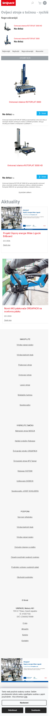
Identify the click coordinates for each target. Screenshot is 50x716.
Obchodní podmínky (25, 577)
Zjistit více (6, 245)
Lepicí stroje (25, 385)
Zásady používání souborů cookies (25, 557)
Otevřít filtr (25, 58)
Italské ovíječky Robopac (25, 441)
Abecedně (39, 51)
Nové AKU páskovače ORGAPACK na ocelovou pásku (23, 310)
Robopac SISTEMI (25, 471)
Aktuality (25, 629)
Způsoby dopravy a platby (25, 547)
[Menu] (44, 3)
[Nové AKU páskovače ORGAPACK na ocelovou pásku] (25, 282)
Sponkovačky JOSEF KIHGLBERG (25, 491)
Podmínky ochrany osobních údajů (25, 567)
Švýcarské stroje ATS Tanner (25, 461)
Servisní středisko (25, 517)
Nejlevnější (6, 51)
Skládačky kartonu (25, 395)
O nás (25, 623)
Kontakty (25, 641)
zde (25, 697)
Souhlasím (35, 710)
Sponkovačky (25, 405)
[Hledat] (32, 3)
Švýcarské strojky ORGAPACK (25, 451)
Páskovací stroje (25, 365)
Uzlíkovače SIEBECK (25, 481)
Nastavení (24, 703)
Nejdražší (15, 51)
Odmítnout (12, 710)
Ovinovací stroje (25, 375)
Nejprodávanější (27, 51)
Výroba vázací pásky (25, 345)
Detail (44, 113)
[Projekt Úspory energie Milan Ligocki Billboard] (24, 218)
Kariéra (25, 635)
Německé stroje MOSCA (25, 431)
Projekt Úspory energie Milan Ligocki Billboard (22, 235)
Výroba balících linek (25, 355)
